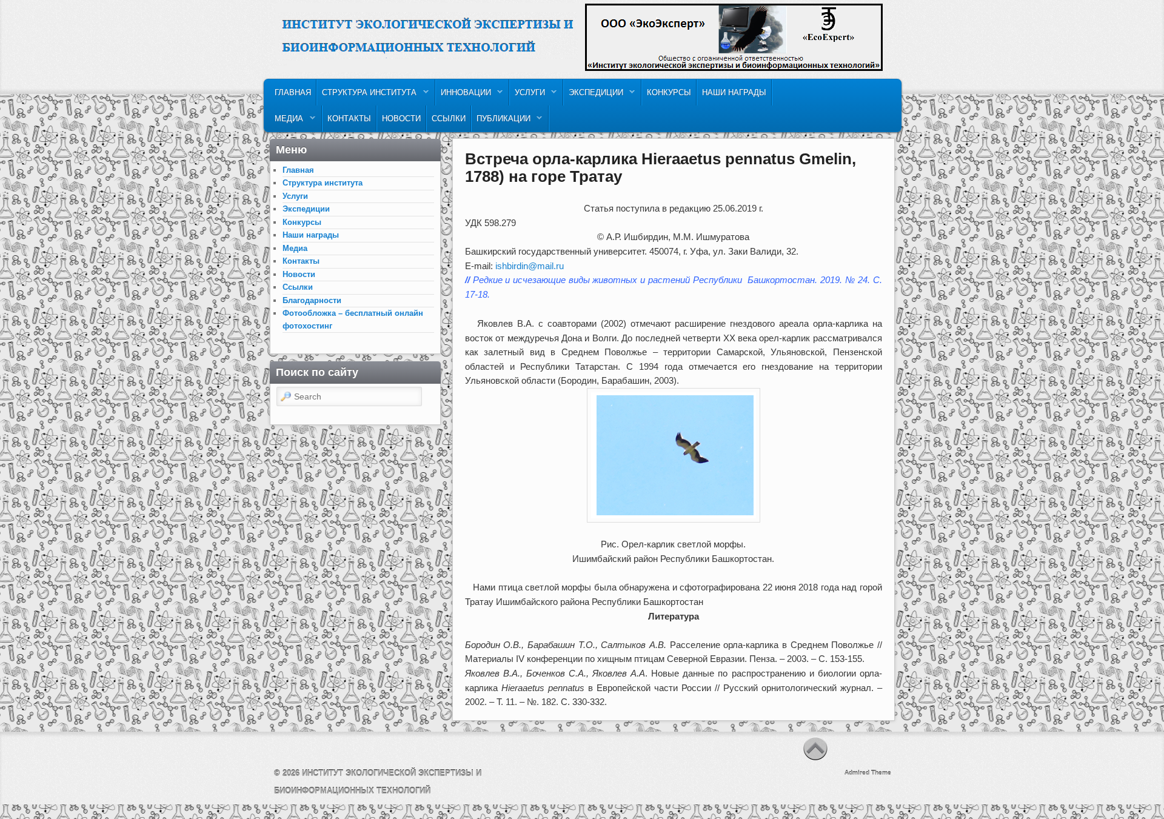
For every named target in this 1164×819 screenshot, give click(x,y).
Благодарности (312, 300)
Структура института (366, 95)
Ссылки (449, 118)
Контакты (349, 118)
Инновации (463, 95)
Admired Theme (868, 772)
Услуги (527, 95)
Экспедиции (593, 95)
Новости (401, 118)
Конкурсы (669, 92)
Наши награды (734, 92)
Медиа (286, 121)
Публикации (501, 121)
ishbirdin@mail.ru (529, 266)
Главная (293, 92)
